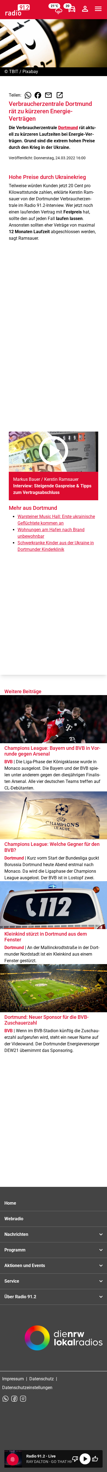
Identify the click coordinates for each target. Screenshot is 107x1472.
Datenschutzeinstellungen (27, 1387)
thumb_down (75, 1459)
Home (10, 1203)
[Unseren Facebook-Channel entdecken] (14, 1398)
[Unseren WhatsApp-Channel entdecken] (5, 1398)
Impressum (13, 1378)
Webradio (13, 1218)
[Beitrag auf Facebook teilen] (38, 95)
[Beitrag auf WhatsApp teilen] (28, 95)
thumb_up (95, 1459)
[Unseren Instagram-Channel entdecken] (23, 1398)
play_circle (85, 1458)
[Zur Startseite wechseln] (17, 10)
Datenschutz (41, 1378)
